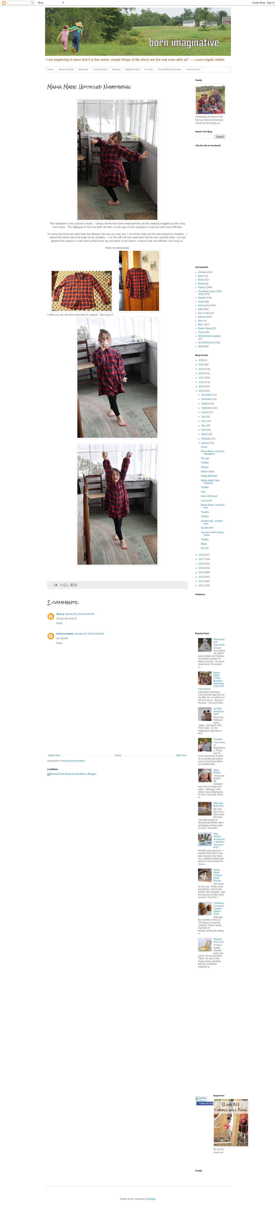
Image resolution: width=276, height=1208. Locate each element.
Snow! (204, 447)
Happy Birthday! (209, 476)
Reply (59, 623)
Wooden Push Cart (218, 940)
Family (201, 287)
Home (51, 69)
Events (201, 283)
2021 (201, 382)
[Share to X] (69, 585)
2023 (201, 373)
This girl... (206, 458)
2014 (201, 572)
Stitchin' (205, 467)
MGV (200, 321)
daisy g (60, 614)
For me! (205, 548)
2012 (201, 581)
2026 (201, 360)
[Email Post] (55, 584)
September (207, 408)
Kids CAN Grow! (209, 496)
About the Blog (66, 69)
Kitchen (202, 317)
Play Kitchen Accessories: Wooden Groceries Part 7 (219, 841)
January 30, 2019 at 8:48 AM (89, 633)
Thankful (217, 739)
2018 (201, 555)
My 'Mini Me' (207, 528)
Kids (200, 309)
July (203, 416)
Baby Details (217, 771)
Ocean (201, 332)
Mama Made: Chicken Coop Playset (217, 875)
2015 (201, 568)
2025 (201, 364)
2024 (201, 369)
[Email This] (61, 585)
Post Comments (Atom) (73, 761)
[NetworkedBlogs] (201, 1101)
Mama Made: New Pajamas (210, 481)
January (205, 443)
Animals (202, 272)
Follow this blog (206, 1103)
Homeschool (204, 305)
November (207, 399)
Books (201, 279)
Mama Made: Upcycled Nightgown (212, 452)
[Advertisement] (117, 725)
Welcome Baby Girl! (218, 804)
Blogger (152, 1199)
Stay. (203, 492)
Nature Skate (207, 471)
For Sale (149, 69)
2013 (201, 577)
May (203, 425)
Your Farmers (193, 69)
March (204, 434)
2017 (201, 559)
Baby (200, 276)
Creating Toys (100, 69)
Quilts (201, 346)
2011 (201, 585)
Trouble (205, 512)
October (205, 403)
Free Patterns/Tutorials (169, 69)
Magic (204, 544)
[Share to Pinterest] (76, 585)
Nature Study (204, 328)
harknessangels (65, 633)
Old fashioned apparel (209, 336)
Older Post (181, 755)
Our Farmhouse (206, 342)
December (207, 394)
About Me (83, 69)
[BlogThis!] (65, 585)
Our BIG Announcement (218, 711)
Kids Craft (203, 313)
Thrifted (205, 462)
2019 (201, 391)
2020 (201, 386)
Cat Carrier (206, 500)
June (204, 421)
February (206, 438)
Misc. (200, 324)
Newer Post (54, 755)
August (205, 412)
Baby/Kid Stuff (132, 69)
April (204, 430)
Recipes (116, 69)
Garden (202, 297)
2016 (201, 563)
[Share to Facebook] (72, 585)
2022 (201, 377)
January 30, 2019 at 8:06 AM (79, 614)
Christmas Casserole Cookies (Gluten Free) (218, 908)
